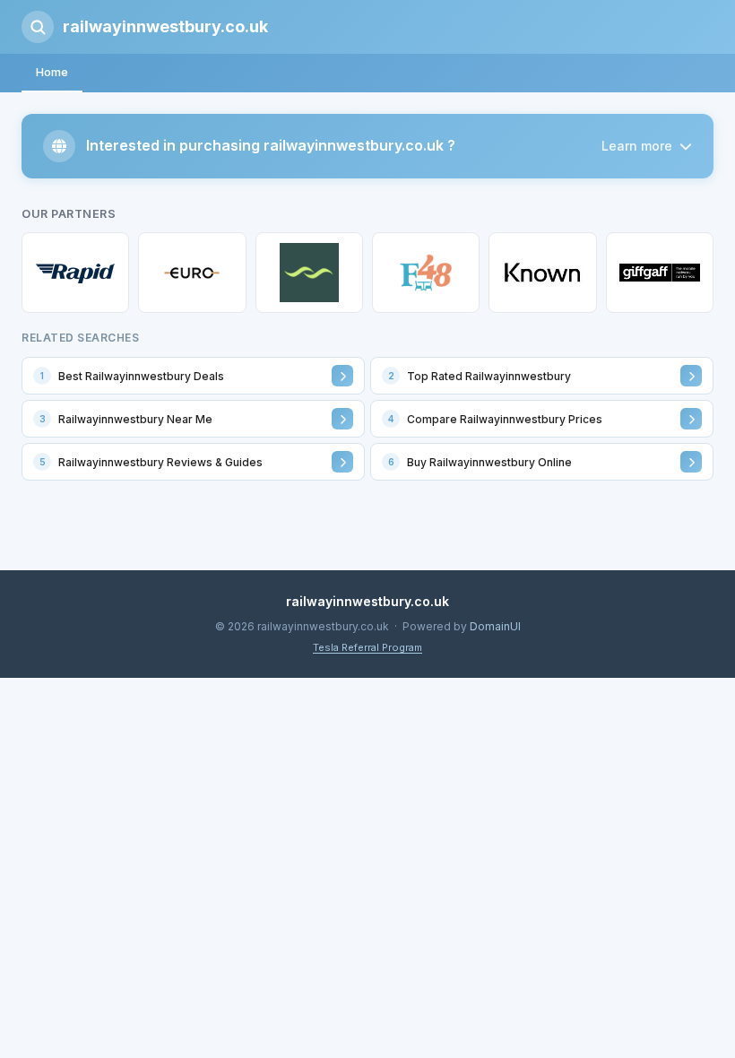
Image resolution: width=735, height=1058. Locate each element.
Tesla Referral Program (367, 647)
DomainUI (495, 626)
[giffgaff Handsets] (659, 272)
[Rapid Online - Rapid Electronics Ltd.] (75, 272)
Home (52, 72)
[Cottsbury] (309, 272)
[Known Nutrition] (542, 272)
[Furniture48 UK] (426, 272)
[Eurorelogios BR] (192, 272)
